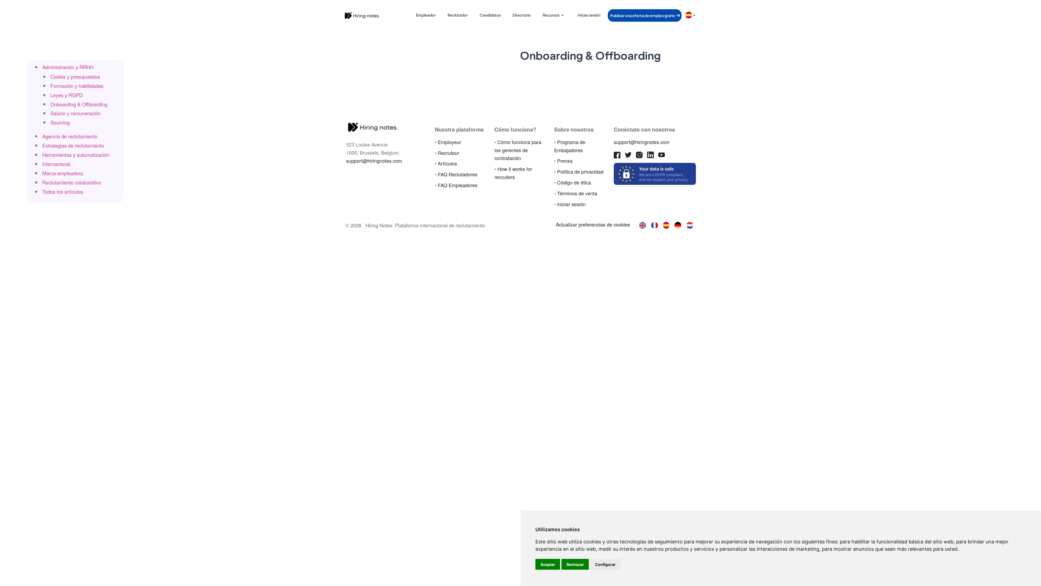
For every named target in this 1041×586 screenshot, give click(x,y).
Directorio (522, 14)
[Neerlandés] (690, 224)
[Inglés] (642, 224)
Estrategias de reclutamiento (73, 145)
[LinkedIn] (650, 156)
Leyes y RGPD (66, 94)
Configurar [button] (605, 564)
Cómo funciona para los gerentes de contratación (517, 150)
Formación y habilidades (76, 85)
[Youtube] (661, 156)
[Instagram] (639, 156)
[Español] (666, 224)
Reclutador (458, 14)
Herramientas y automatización (76, 154)
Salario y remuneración (75, 113)
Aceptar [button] (548, 564)
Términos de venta (577, 193)
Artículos (447, 163)
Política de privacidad (580, 171)
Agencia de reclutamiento (69, 136)
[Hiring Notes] (362, 14)
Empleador (426, 14)
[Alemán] (678, 224)
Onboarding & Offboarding (78, 104)
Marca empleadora (62, 173)
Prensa (565, 160)
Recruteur (448, 152)
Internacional (56, 163)
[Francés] (654, 224)
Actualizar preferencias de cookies (593, 224)
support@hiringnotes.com (374, 160)
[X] (628, 156)
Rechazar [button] (575, 564)
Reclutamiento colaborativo (71, 182)
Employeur (449, 141)
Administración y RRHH (68, 67)
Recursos (551, 14)
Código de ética (574, 182)
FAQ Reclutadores (457, 174)
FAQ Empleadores (457, 185)
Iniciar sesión (589, 14)
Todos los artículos (62, 191)
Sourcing (60, 122)
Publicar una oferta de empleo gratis (642, 15)
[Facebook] (617, 156)
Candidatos (490, 14)
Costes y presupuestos (75, 76)
